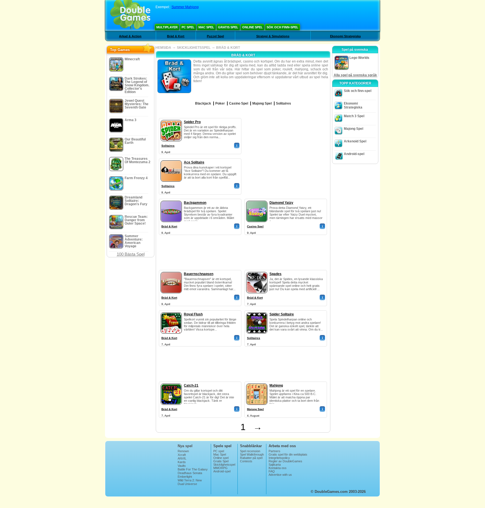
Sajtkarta (275, 464)
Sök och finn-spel (282, 27)
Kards (182, 462)
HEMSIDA (163, 48)
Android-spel (354, 154)
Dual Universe (187, 484)
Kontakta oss (278, 468)
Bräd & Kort (175, 36)
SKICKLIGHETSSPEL (194, 48)
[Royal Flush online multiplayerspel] (171, 311)
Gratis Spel (228, 27)
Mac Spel (206, 27)
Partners (274, 451)
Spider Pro (192, 122)
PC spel (188, 27)
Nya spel (185, 446)
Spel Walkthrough (252, 454)
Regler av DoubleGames (285, 461)
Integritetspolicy (279, 457)
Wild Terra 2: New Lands (190, 482)
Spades (275, 274)
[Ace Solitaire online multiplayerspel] (171, 159)
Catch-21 (191, 385)
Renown (183, 451)
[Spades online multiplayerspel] (256, 271)
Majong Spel (255, 409)
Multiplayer (167, 27)
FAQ (272, 471)
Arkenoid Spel (355, 141)
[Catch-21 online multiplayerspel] (171, 382)
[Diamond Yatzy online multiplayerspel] (256, 200)
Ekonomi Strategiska (345, 36)
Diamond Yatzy (281, 203)
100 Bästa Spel (131, 254)
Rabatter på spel (251, 457)
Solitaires (168, 145)
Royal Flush (193, 314)
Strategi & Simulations (272, 36)
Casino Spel (255, 226)
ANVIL (182, 458)
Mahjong (276, 385)
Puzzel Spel (215, 36)
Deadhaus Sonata (190, 473)
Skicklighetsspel (224, 464)
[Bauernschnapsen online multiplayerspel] (171, 271)
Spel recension (250, 451)
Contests (246, 461)
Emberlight (185, 476)
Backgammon (195, 203)
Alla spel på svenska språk (355, 75)
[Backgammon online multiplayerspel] (171, 200)
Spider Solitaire (281, 314)
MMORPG (220, 468)
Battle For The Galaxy (193, 469)
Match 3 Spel (354, 116)
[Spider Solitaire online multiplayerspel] (256, 311)
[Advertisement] (286, 153)
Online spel (252, 27)
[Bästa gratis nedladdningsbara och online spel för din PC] (130, 15)
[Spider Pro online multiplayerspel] (171, 119)
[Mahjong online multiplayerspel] (256, 382)
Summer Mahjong (185, 7)
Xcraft (182, 454)
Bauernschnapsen (198, 274)
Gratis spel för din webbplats (288, 454)
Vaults (182, 465)
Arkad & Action (130, 36)
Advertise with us (280, 474)
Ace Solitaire (194, 162)
